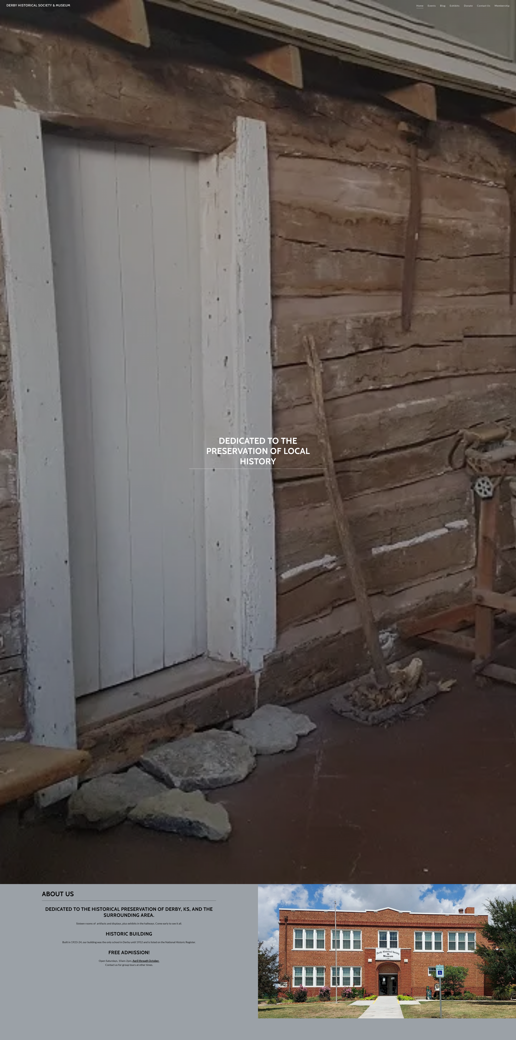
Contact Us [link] (483, 5)
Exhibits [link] (455, 5)
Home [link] (420, 5)
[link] (38, 5)
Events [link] (432, 5)
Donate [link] (468, 5)
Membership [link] (502, 5)
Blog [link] (443, 5)
